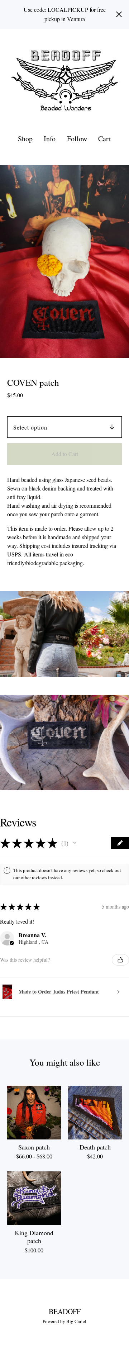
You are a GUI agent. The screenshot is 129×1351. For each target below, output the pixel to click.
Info (50, 138)
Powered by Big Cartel (64, 1321)
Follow (77, 138)
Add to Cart (64, 454)
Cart (105, 138)
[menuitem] (25, 138)
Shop (25, 138)
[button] (75, 843)
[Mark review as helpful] (120, 960)
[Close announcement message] (119, 14)
